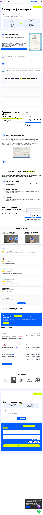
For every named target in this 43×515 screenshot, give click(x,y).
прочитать (12, 21)
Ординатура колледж (18, 1)
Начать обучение (21, 418)
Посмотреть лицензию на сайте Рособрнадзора (14, 49)
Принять (28, 506)
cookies (34, 500)
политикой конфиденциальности (32, 125)
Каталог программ (13, 1)
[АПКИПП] (1, 2)
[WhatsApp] (32, 120)
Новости (5, 1)
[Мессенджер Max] (35, 120)
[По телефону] (30, 120)
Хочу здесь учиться (34, 1)
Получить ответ (33, 122)
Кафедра (9, 1)
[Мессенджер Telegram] (37, 120)
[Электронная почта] (40, 120)
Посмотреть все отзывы (21, 303)
